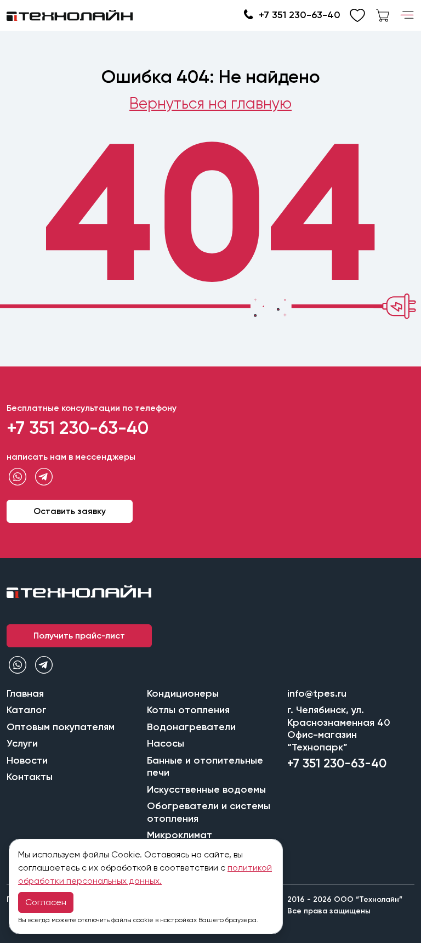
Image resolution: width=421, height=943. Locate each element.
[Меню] (407, 15)
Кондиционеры (183, 693)
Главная (25, 693)
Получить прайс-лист (79, 635)
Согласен (45, 902)
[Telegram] (44, 477)
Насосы (165, 743)
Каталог (27, 710)
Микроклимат (179, 835)
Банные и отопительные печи (205, 766)
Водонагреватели (191, 727)
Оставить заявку (69, 511)
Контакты (30, 777)
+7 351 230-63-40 (299, 15)
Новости (27, 760)
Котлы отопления (188, 710)
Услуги (22, 743)
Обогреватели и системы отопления (208, 812)
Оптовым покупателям (61, 727)
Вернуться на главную (210, 103)
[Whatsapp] (18, 477)
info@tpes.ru (316, 693)
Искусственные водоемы (206, 789)
